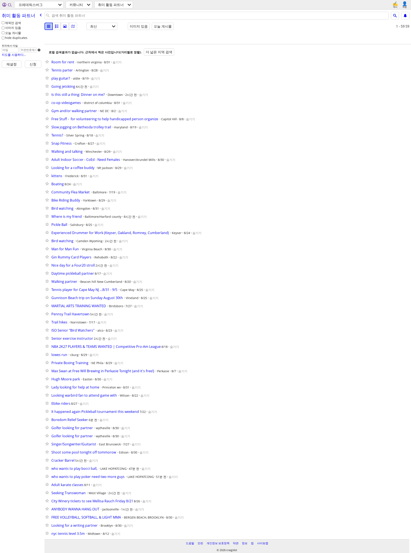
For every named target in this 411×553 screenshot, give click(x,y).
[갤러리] (65, 26)
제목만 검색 (13, 23)
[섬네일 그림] (57, 26)
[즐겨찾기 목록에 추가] (48, 61)
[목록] (49, 26)
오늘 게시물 (13, 33)
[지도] (73, 26)
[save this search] (405, 15)
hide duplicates (16, 38)
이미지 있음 (13, 28)
